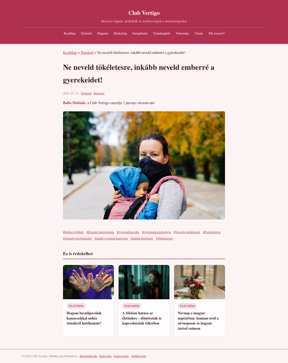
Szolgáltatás (140, 33)
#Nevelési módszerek (187, 232)
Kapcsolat (105, 356)
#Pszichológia (211, 232)
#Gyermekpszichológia (156, 232)
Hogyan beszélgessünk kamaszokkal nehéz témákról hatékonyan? (84, 318)
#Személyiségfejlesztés (77, 238)
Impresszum (121, 356)
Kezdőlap (70, 33)
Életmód (86, 33)
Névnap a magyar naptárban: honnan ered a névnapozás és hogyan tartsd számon (198, 320)
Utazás (199, 33)
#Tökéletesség (164, 238)
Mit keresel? (217, 33)
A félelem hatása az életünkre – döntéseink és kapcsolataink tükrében (142, 318)
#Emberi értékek (73, 232)
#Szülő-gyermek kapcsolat (111, 238)
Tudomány (182, 33)
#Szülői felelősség (141, 238)
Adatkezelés (138, 356)
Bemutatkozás (88, 356)
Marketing (120, 33)
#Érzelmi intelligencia (100, 232)
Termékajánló (161, 33)
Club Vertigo (144, 12)
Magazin (102, 33)
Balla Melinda (74, 102)
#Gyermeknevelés (128, 232)
